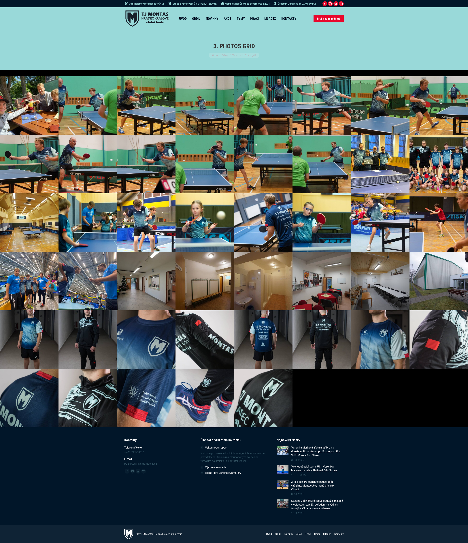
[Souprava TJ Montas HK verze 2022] (87, 339)
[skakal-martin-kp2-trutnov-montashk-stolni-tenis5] (439, 105)
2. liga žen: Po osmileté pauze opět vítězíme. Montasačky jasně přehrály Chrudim (313, 485)
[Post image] (282, 450)
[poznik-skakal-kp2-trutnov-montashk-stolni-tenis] (87, 105)
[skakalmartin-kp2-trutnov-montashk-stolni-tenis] (321, 164)
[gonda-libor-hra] (321, 222)
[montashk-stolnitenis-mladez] (439, 164)
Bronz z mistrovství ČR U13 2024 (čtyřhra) (195, 3)
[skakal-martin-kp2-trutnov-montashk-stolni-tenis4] (29, 164)
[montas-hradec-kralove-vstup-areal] (439, 281)
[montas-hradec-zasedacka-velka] (380, 281)
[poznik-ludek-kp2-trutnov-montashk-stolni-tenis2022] (87, 164)
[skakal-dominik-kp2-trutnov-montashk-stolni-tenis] (263, 164)
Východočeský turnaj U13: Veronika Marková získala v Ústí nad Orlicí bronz (314, 468)
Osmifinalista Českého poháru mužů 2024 (247, 3)
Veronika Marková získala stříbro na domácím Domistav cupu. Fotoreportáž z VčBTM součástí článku (315, 451)
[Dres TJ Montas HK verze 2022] (29, 339)
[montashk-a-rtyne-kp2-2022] (380, 164)
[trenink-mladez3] (87, 222)
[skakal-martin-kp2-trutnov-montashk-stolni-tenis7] (146, 105)
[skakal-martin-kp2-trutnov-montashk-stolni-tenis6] (380, 105)
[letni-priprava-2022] (263, 222)
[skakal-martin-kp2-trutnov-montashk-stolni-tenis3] (146, 164)
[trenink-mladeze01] (439, 222)
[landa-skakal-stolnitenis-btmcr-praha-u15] (146, 222)
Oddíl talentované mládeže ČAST (146, 3)
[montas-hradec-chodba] (146, 281)
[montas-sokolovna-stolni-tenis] (29, 222)
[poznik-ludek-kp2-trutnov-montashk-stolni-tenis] (263, 105)
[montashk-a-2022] (29, 105)
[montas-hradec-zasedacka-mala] (321, 281)
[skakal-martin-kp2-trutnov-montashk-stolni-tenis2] (205, 164)
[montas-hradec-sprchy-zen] (263, 281)
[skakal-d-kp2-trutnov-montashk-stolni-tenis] (321, 105)
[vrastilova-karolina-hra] (205, 222)
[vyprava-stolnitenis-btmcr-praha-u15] (29, 281)
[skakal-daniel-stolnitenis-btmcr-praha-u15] (380, 222)
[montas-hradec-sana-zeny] (205, 281)
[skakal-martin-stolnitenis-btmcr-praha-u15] (87, 281)
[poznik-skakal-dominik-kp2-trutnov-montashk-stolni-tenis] (205, 105)
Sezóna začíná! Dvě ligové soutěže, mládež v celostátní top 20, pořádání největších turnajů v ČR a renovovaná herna (317, 504)
